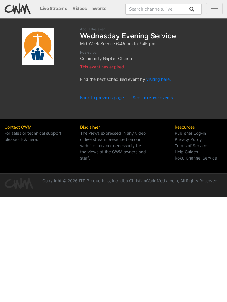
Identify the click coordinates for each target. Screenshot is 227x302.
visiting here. (158, 79)
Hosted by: (88, 52)
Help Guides (186, 151)
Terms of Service (191, 145)
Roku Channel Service (196, 157)
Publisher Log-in (190, 133)
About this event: (94, 29)
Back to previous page (102, 97)
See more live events (153, 97)
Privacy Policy (188, 139)
